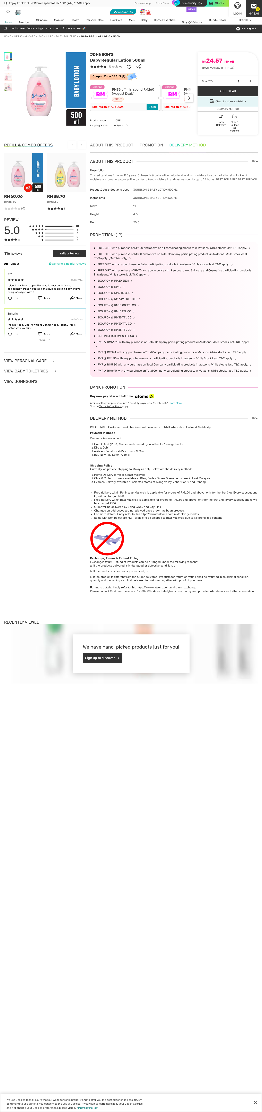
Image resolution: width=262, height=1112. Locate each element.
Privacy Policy (88, 1107)
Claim (152, 107)
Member (24, 22)
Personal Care (95, 20)
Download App (142, 3)
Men (131, 20)
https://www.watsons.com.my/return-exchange (166, 587)
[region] (131, 1103)
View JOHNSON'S (21, 381)
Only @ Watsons (192, 22)
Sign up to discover (100, 658)
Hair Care (116, 20)
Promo (9, 22)
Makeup (59, 20)
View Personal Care (26, 361)
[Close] (255, 1102)
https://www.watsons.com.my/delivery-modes (170, 514)
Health (75, 20)
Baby (144, 20)
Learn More (175, 403)
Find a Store (162, 3)
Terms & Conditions (110, 406)
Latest (15, 263)
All (6, 263)
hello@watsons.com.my (176, 591)
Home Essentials (164, 20)
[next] (189, 98)
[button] (254, 8)
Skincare (42, 20)
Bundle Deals (217, 20)
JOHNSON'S (102, 54)
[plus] (250, 81)
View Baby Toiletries (26, 371)
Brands (243, 20)
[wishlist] (129, 67)
